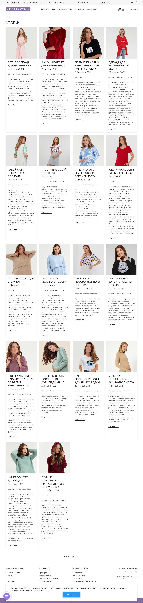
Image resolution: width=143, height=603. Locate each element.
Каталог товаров (79, 573)
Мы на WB (34, 2)
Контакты (84, 2)
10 (73, 557)
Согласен (71, 595)
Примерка (43, 573)
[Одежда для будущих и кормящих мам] (18, 9)
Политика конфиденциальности (85, 581)
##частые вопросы (57, 181)
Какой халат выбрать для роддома (16, 172)
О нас (25, 2)
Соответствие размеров (48, 578)
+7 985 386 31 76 (128, 568)
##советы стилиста (23, 74)
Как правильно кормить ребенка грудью (120, 281)
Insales (135, 579)
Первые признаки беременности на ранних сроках (87, 65)
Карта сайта (77, 578)
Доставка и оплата (14, 2)
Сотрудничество (45, 581)
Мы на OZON (45, 2)
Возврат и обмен (45, 576)
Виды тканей (10, 581)
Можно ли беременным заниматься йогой (121, 379)
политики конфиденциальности (38, 590)
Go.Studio (133, 576)
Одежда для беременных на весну (119, 65)
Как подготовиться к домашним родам (87, 379)
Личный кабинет (79, 576)
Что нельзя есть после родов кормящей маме (52, 379)
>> (78, 557)
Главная (8, 17)
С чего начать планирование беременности (85, 172)
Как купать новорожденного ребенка (87, 281)
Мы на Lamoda (58, 2)
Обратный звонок (102, 2)
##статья (11, 74)
